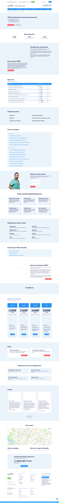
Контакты (48, 9)
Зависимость (34, 9)
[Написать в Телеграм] (57, 499)
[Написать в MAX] (57, 497)
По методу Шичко (32, 475)
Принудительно (21, 478)
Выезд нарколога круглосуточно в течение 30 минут (38, 378)
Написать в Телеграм (22, 1)
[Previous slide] (7, 268)
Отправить (32, 186)
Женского (31, 478)
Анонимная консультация (12, 1)
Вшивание (20, 494)
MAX (29, 1)
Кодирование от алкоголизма (14, 370)
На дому (20, 475)
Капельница (31, 494)
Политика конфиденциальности (23, 495)
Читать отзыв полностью (12, 409)
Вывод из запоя (32, 488)
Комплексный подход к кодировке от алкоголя (14, 371)
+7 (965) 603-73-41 (47, 5)
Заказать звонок (24, 355)
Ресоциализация (21, 482)
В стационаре (32, 491)
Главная (8, 11)
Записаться (12, 334)
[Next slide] (28, 268)
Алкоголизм (11, 9)
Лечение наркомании (18, 11)
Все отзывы (29, 416)
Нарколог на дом (34, 377)
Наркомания (19, 9)
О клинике (41, 9)
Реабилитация (20, 479)
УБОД (23, 11)
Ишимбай (9, 478)
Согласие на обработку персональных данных (24, 497)
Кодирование (20, 483)
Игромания (26, 9)
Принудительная (32, 479)
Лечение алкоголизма (35, 370)
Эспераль (20, 491)
